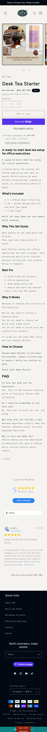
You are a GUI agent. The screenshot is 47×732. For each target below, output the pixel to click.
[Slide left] (17, 70)
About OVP (10, 603)
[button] (5, 13)
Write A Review (23, 500)
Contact (9, 627)
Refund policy (20, 714)
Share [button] (7, 459)
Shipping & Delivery (16, 621)
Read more (29, 564)
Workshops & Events (15, 615)
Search (8, 633)
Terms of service (16, 718)
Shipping (5, 94)
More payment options (23, 128)
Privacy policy (37, 714)
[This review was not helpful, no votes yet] (40, 575)
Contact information (25, 723)
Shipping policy (34, 718)
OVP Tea (22, 711)
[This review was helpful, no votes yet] (35, 575)
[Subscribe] (39, 654)
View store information (17, 143)
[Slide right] (29, 70)
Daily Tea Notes (13, 609)
